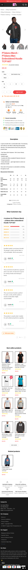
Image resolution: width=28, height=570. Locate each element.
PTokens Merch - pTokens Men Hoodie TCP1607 (7, 469)
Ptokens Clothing (5, 14)
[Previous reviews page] (17, 337)
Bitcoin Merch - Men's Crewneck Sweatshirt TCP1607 (7, 436)
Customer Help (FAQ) (6, 541)
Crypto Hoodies (16, 202)
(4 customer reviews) (14, 65)
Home (2, 9)
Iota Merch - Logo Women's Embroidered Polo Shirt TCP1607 (20, 366)
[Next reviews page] (24, 337)
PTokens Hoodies (16, 14)
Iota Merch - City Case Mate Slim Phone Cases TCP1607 (7, 389)
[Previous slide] (3, 29)
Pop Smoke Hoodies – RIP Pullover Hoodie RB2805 (20, 436)
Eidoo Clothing (16, 12)
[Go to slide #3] (20, 46)
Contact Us (3, 539)
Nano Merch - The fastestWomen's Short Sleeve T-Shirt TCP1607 (20, 389)
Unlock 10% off (3, 563)
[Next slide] (25, 29)
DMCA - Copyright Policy (7, 523)
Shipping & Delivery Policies (7, 533)
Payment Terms (5, 535)
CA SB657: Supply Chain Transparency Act (11, 526)
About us (3, 517)
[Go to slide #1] (4, 46)
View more (14, 445)
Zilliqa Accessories (11, 9)
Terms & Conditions (5, 519)
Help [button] (25, 568)
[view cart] (26, 5)
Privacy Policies (5, 521)
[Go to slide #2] (12, 46)
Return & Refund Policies (7, 537)
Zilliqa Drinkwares (5, 12)
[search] (23, 5)
